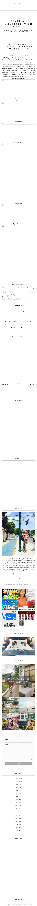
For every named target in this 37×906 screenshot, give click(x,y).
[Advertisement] (18, 483)
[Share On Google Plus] (18, 312)
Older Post (31, 384)
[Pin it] (21, 312)
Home (18, 384)
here (31, 297)
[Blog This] (23, 312)
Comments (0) (19, 305)
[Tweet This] (14, 312)
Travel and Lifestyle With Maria (24, 904)
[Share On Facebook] (16, 312)
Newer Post (6, 384)
